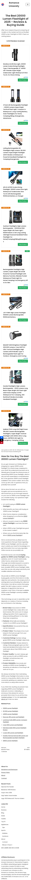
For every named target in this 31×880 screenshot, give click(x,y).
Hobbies (4, 833)
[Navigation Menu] (28, 4)
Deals (3, 816)
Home (3, 807)
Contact (4, 778)
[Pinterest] (1, 442)
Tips (3, 827)
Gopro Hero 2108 (6, 792)
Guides (3, 819)
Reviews (3, 810)
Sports (3, 830)
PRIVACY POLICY (7, 845)
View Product (23, 80)
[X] (1, 440)
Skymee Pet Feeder (7, 787)
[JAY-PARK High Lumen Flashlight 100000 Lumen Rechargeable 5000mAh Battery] (15, 303)
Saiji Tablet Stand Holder (9, 795)
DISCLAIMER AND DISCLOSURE (10, 848)
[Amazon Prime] (25, 77)
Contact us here (6, 697)
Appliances (4, 824)
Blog (2, 813)
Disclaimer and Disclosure (9, 769)
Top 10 (3, 821)
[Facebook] (1, 437)
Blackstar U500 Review (8, 790)
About (3, 775)
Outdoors (5, 836)
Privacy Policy (5, 772)
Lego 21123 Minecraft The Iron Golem (12, 798)
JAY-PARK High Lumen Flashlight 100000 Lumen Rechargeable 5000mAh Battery (14, 315)
